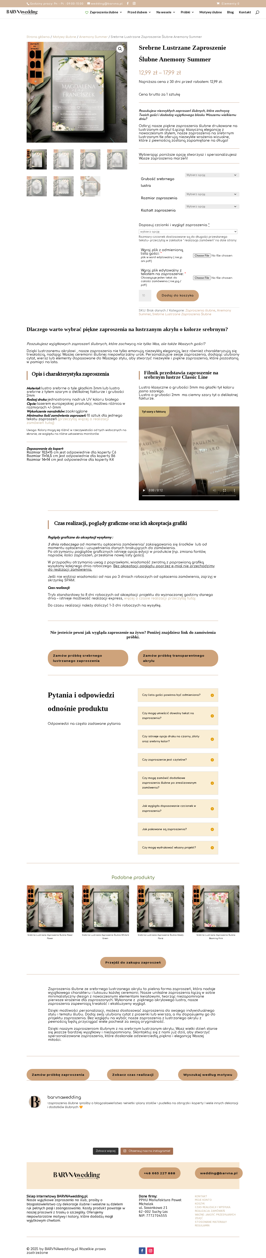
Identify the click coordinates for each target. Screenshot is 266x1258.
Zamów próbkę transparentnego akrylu (173, 658)
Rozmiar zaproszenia (159, 198)
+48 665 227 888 (159, 1173)
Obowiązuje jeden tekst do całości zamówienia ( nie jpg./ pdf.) (161, 281)
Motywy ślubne (211, 12)
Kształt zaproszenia (158, 210)
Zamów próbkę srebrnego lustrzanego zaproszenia (77, 658)
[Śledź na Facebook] (142, 1250)
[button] (120, 49)
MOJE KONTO (203, 1199)
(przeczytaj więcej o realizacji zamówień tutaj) (68, 421)
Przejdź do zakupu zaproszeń (133, 962)
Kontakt (245, 12)
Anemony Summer (93, 37)
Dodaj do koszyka (178, 295)
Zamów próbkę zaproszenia (58, 1075)
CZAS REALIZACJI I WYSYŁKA (212, 1207)
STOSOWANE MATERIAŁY (211, 1221)
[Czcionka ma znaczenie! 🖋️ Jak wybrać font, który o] (214, 1129)
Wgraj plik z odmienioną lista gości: (162, 252)
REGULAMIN (202, 1225)
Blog (230, 12)
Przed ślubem (137, 12)
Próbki (185, 12)
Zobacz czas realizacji (133, 1075)
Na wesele (163, 12)
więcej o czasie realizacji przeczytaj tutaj (160, 598)
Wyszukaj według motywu (207, 1075)
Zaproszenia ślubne (104, 12)
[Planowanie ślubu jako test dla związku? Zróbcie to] (160, 1129)
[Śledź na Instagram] (150, 1250)
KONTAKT (201, 1196)
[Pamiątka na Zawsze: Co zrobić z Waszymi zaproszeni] (52, 1129)
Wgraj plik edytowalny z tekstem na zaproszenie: (163, 272)
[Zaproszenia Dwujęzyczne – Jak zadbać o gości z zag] (106, 1129)
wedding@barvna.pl (219, 1173)
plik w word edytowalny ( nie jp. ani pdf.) (162, 259)
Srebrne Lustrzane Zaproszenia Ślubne (181, 314)
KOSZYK (200, 1203)
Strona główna (38, 37)
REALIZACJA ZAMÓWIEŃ (210, 1210)
